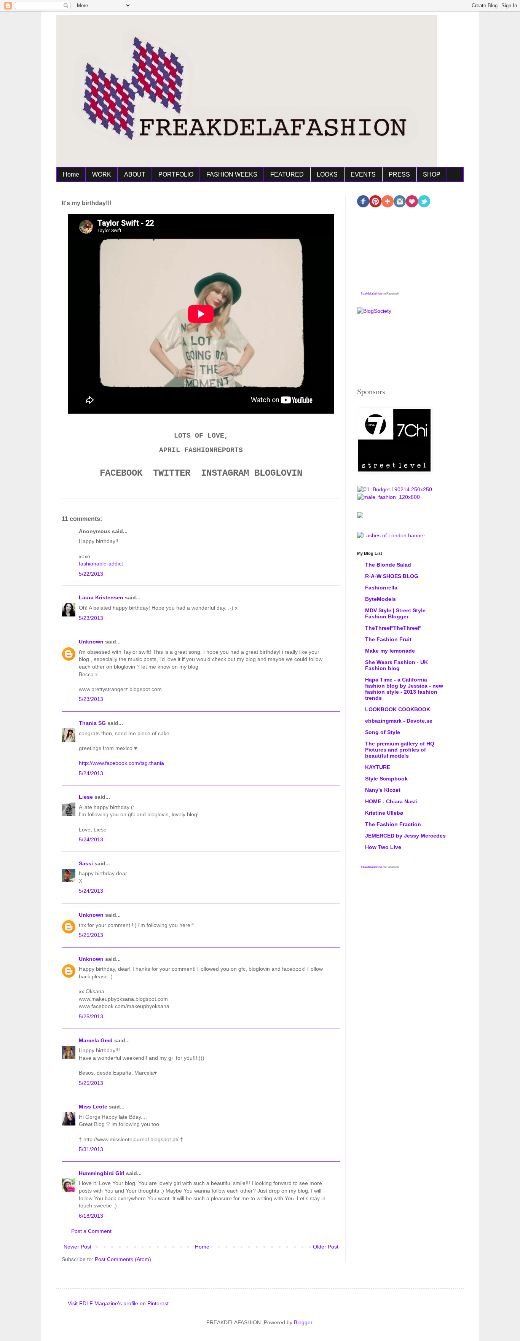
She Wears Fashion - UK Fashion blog (396, 665)
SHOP (431, 174)
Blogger (303, 1322)
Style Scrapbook (386, 779)
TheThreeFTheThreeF (393, 628)
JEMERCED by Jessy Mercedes (405, 836)
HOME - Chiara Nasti (391, 801)
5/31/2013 (91, 1149)
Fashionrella (381, 587)
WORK (101, 174)
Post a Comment (91, 1231)
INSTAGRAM (225, 473)
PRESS (399, 174)
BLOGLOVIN (278, 473)
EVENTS (363, 174)
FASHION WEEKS (231, 174)
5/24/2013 (91, 773)
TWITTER (171, 473)
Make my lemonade (390, 651)
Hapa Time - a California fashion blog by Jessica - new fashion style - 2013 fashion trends (404, 689)
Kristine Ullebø (384, 813)
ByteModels (380, 599)
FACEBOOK (121, 473)
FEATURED (287, 174)
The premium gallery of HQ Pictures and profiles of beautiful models (399, 750)
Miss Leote (94, 1107)
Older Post (325, 1247)
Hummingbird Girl (101, 1173)
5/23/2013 (91, 618)
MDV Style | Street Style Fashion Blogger (395, 613)
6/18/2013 (91, 1216)
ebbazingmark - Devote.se (398, 721)
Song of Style (382, 732)
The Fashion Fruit (388, 639)
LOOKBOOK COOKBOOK (397, 709)
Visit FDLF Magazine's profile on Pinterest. (119, 1303)
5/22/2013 (91, 574)
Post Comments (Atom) (123, 1259)
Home (71, 174)
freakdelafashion (371, 293)
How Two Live (383, 847)
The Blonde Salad (388, 565)
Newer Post (77, 1247)
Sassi (86, 863)
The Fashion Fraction (393, 824)
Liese (86, 797)
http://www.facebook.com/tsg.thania (121, 763)
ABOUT (134, 174)
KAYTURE (377, 767)
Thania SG (92, 723)
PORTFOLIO (175, 174)
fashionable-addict (101, 564)
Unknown (91, 642)
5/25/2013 (91, 935)
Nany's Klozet (382, 790)
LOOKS (327, 174)
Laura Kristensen (101, 597)
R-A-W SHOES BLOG (391, 576)
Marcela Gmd (96, 1040)
